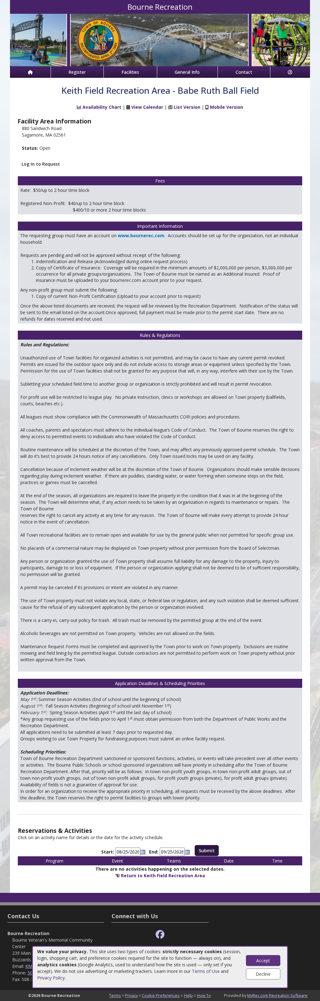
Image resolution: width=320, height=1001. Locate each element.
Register (77, 72)
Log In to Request (41, 164)
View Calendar (147, 107)
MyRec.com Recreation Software (277, 995)
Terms (115, 995)
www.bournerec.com (141, 235)
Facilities (130, 72)
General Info (187, 72)
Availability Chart (101, 107)
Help (188, 995)
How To (204, 995)
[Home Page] (30, 72)
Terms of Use (206, 971)
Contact (244, 72)
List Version (187, 107)
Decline (263, 974)
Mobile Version (226, 107)
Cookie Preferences (161, 995)
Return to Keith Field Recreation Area (163, 875)
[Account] (290, 72)
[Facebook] (160, 934)
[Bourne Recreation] (160, 40)
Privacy (131, 995)
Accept (263, 960)
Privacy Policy (51, 978)
